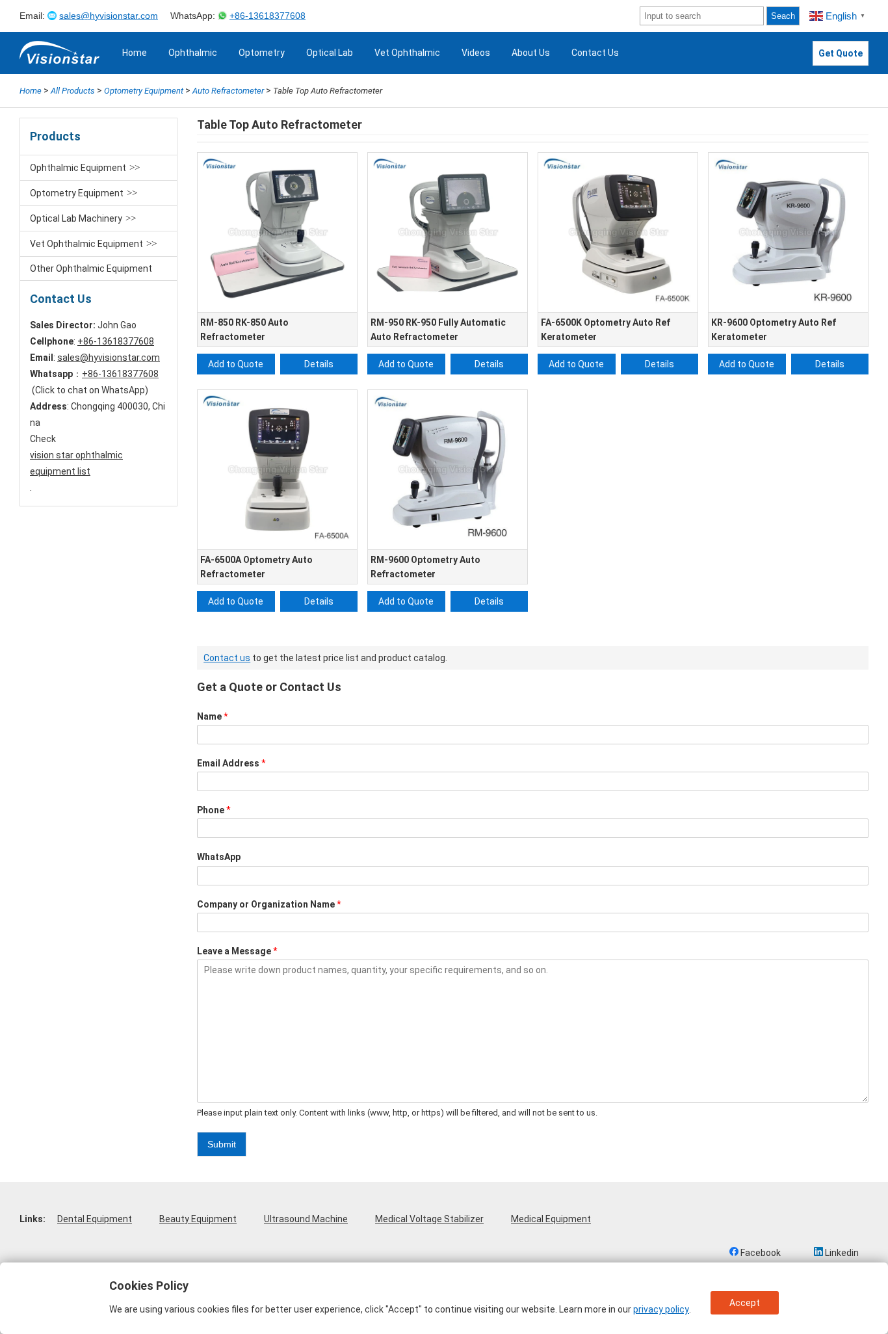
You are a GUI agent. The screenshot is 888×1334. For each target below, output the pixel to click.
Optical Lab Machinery (76, 218)
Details (318, 364)
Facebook (759, 1253)
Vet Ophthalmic (407, 52)
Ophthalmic (192, 52)
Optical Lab (329, 52)
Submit (221, 1144)
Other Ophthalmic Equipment (91, 268)
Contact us (226, 658)
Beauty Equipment (198, 1219)
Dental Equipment (94, 1219)
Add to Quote (235, 364)
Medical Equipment (551, 1219)
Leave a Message (237, 951)
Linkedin (841, 1253)
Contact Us (595, 52)
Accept (744, 1303)
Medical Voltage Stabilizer (429, 1219)
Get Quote (840, 53)
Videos (476, 52)
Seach (783, 16)
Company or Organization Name (269, 904)
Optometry (262, 52)
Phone (214, 810)
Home (134, 52)
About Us (531, 52)
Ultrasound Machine (306, 1219)
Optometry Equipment (77, 193)
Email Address (231, 763)
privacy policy (661, 1309)
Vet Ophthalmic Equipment (86, 244)
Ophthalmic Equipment (78, 168)
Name (212, 716)
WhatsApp (219, 857)
